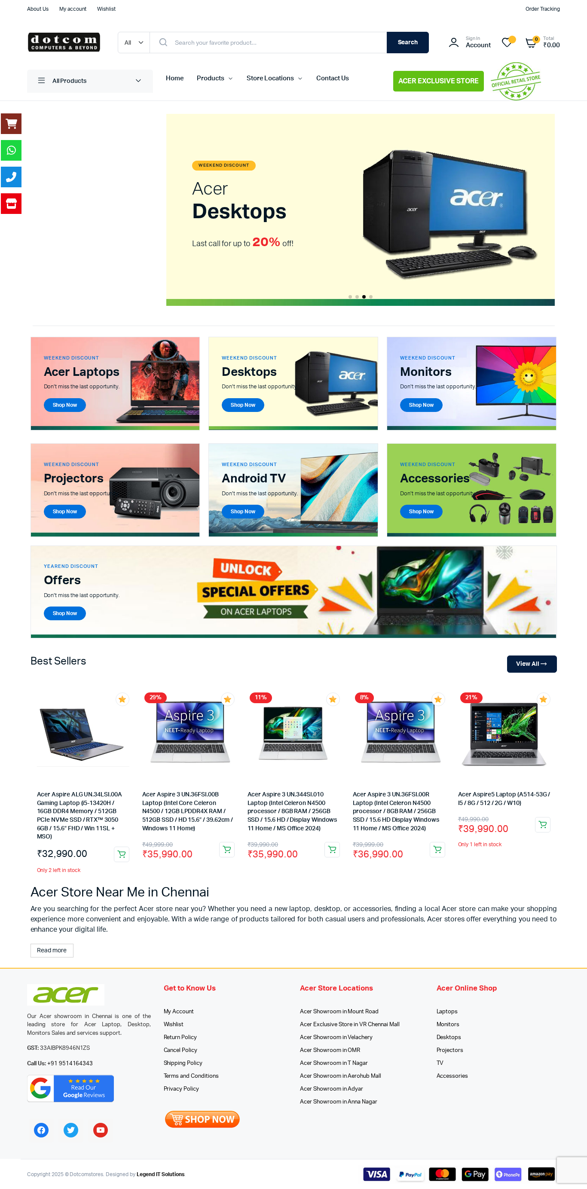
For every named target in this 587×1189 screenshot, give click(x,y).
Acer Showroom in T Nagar (334, 1063)
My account (73, 9)
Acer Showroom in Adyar (331, 1089)
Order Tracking (543, 9)
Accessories (452, 1076)
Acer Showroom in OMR (330, 1050)
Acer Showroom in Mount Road (339, 1012)
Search (408, 43)
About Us (38, 9)
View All (527, 664)
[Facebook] (41, 1130)
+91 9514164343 (70, 1064)
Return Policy (180, 1037)
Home (175, 78)
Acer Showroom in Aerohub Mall (340, 1076)
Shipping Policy (183, 1063)
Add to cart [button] (121, 854)
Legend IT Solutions (160, 1174)
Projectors (450, 1050)
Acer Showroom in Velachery (336, 1037)
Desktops (449, 1037)
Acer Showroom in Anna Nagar (338, 1102)
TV (440, 1063)
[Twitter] (71, 1130)
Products (210, 78)
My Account (179, 1012)
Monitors (448, 1024)
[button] (350, 297)
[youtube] (100, 1130)
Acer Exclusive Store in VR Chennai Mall (350, 1024)
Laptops (447, 1012)
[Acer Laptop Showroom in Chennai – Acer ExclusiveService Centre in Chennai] (64, 42)
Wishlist (106, 9)
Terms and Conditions (191, 1076)
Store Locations (270, 78)
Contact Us (332, 78)
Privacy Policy (181, 1089)
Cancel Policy (181, 1050)
